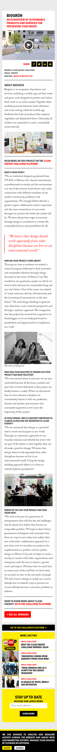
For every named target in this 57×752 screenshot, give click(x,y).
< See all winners (18, 614)
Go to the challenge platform (27, 627)
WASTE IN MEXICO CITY (23, 76)
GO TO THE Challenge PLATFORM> (33, 604)
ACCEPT (7, 748)
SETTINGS (20, 748)
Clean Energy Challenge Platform (27, 162)
